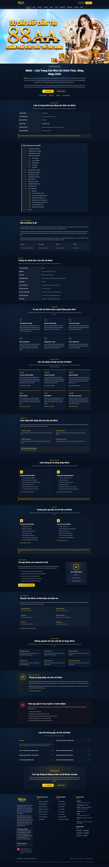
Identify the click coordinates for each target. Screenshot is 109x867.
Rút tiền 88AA (61, 809)
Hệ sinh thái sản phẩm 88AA (32, 155)
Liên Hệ (81, 7)
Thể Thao (40, 7)
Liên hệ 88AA (41, 819)
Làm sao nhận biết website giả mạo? (38, 195)
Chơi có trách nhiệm (31, 186)
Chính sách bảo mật (43, 806)
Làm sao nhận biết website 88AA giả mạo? (28, 750)
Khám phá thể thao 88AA (25, 385)
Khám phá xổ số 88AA (49, 406)
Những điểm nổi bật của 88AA (32, 153)
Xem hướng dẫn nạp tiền (25, 542)
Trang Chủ (28, 7)
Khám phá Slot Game (73, 406)
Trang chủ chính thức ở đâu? (36, 193)
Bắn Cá (51, 7)
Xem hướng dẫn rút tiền (62, 540)
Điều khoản (81, 858)
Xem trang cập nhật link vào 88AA (28, 450)
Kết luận (28, 209)
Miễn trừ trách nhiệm (43, 811)
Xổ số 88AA (33, 167)
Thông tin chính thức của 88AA (33, 151)
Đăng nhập (81, 2)
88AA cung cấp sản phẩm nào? (37, 197)
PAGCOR (20, 835)
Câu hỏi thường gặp (30, 188)
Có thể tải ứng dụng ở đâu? (36, 204)
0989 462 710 (83, 811)
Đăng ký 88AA (48, 91)
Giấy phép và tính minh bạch (32, 183)
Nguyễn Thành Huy (22, 844)
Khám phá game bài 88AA (74, 385)
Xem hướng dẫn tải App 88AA (26, 585)
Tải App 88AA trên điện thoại (32, 176)
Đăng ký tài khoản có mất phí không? (38, 200)
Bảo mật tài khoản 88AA (31, 181)
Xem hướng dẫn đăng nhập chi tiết (64, 491)
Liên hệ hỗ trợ (61, 785)
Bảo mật (76, 858)
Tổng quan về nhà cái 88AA (32, 148)
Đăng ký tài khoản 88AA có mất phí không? (29, 755)
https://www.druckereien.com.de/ (48, 116)
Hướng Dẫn (69, 7)
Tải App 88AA (61, 811)
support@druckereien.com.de (83, 815)
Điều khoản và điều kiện (44, 809)
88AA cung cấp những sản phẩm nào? (64, 750)
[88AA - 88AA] (23, 3)
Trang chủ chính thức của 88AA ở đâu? (65, 740)
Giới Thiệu (76, 7)
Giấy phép (72, 858)
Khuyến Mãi (62, 7)
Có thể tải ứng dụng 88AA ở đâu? (26, 759)
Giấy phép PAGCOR (43, 804)
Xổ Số (56, 7)
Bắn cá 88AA (33, 165)
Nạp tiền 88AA (62, 806)
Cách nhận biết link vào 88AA (32, 170)
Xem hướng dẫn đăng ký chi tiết (27, 491)
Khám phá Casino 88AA (49, 385)
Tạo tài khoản (48, 785)
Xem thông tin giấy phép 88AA (24, 838)
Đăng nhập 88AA (61, 91)
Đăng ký (88, 2)
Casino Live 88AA (34, 160)
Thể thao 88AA (33, 158)
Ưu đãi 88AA (85, 835)
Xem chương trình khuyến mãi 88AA (28, 628)
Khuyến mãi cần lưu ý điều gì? (36, 207)
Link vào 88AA (62, 814)
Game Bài (46, 7)
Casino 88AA (79, 830)
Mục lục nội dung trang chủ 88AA (32, 145)
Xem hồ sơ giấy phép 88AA (35, 690)
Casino (33, 7)
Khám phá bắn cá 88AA (25, 406)
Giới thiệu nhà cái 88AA (44, 801)
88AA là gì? (33, 190)
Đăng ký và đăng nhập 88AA (32, 172)
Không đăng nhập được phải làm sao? (38, 202)
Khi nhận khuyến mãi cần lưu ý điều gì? (64, 759)
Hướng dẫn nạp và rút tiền (32, 174)
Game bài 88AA (33, 162)
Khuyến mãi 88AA (30, 179)
